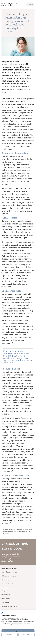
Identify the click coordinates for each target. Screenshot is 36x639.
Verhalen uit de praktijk (9, 606)
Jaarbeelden (6, 602)
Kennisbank (5, 588)
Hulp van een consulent (9, 576)
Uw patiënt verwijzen (9, 584)
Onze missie (6, 594)
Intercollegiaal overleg (9, 572)
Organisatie (6, 598)
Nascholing (5, 580)
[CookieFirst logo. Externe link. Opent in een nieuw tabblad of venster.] (2, 613)
